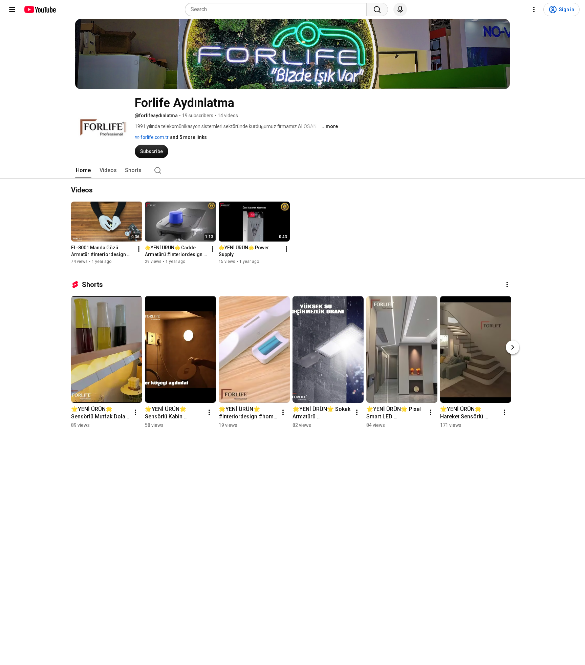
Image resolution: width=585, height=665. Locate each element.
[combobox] (278, 9)
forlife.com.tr (154, 137)
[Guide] (12, 9)
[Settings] (534, 9)
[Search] (377, 9)
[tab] (83, 170)
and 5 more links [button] (188, 137)
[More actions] (139, 249)
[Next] (512, 347)
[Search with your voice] (400, 9)
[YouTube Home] (40, 9)
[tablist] (292, 170)
